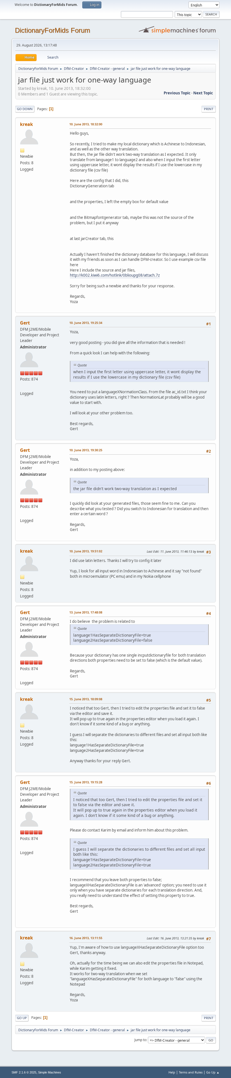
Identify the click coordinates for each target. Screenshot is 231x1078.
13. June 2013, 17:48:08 (85, 612)
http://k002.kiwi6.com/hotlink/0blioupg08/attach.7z (115, 275)
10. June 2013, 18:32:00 (85, 124)
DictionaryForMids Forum (52, 30)
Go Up (22, 1018)
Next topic (203, 92)
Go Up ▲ (212, 1072)
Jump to (140, 1039)
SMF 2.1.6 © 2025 (24, 1072)
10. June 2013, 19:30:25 (85, 450)
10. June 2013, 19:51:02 (85, 551)
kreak (26, 124)
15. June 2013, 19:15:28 (85, 782)
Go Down (25, 109)
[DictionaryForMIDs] (22, 386)
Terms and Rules (191, 1072)
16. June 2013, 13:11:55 (85, 938)
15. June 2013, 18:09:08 (85, 699)
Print (208, 109)
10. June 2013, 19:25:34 (85, 323)
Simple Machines (49, 1072)
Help (171, 1072)
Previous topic (177, 92)
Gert (25, 323)
